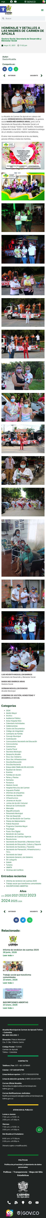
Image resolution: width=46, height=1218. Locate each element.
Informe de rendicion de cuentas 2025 (21, 881)
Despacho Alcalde (13, 754)
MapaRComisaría (13, 811)
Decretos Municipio (13, 752)
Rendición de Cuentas (15, 834)
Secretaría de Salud (14, 854)
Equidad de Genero (14, 770)
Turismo (9, 865)
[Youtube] (37, 1202)
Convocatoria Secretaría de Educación (21, 741)
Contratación (11, 739)
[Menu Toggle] (42, 10)
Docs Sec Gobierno (13, 757)
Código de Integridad (14, 731)
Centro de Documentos (15, 728)
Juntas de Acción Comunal (16, 803)
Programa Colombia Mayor (16, 826)
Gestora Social (8, 38)
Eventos (9, 772)
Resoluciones (11, 839)
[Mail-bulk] (16, 1202)
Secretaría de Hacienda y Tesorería (20, 847)
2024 (8, 710)
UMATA (9, 867)
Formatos (9, 780)
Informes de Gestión (14, 795)
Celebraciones (12, 726)
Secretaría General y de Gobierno (19, 857)
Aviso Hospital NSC (13, 721)
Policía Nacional (12, 824)
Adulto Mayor (11, 713)
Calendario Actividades (15, 723)
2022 (23, 895)
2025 (14, 900)
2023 (31, 895)
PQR (3, 2)
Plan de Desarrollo (13, 816)
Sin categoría (11, 860)
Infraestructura (12, 798)
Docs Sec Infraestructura (16, 759)
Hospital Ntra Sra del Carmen (18, 788)
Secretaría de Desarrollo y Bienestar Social (21, 39)
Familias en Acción (13, 775)
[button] (3, 9)
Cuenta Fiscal (11, 749)
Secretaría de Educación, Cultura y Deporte (23, 844)
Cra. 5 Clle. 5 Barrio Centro (13, 1042)
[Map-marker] (23, 1202)
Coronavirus (11, 746)
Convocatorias (12, 744)
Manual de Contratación (15, 806)
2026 (20, 901)
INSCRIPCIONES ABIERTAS (17, 886)
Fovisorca (10, 782)
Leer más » (8, 955)
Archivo (9, 716)
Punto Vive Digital (13, 831)
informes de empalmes (15, 793)
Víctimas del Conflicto (14, 870)
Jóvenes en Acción (13, 800)
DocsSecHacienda (13, 764)
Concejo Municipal (13, 736)
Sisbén (9, 862)
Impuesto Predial (13, 790)
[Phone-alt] (9, 1202)
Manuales (10, 808)
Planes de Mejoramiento (15, 821)
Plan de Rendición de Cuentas (18, 818)
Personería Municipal (14, 813)
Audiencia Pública (13, 718)
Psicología (10, 829)
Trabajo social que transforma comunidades (23, 883)
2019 (2, 896)
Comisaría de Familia (14, 734)
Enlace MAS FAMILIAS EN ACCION (20, 767)
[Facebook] (30, 1202)
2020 (8, 895)
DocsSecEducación (14, 762)
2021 (15, 895)
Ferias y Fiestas (12, 777)
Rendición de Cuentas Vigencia (18, 836)
